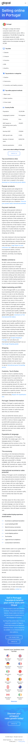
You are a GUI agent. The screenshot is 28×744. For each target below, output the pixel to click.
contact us (18, 589)
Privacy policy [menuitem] (21, 741)
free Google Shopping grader (10, 344)
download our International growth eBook (13, 182)
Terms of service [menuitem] (18, 740)
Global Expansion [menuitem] (7, 740)
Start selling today (14, 637)
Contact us (14, 153)
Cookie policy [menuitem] (12, 741)
